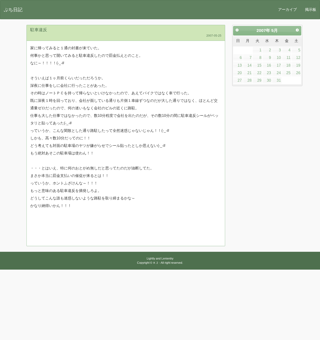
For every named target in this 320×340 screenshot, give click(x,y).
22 (259, 73)
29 (259, 80)
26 (298, 73)
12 (298, 58)
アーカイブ (287, 9)
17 (279, 65)
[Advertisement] (160, 305)
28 (249, 80)
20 (240, 73)
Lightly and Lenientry (160, 258)
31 (279, 80)
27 (240, 80)
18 (288, 65)
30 (269, 80)
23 (269, 73)
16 (269, 65)
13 (240, 65)
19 (298, 65)
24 (279, 73)
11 (288, 58)
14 (249, 65)
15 (259, 65)
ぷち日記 (13, 9)
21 (249, 73)
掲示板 (310, 9)
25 (288, 73)
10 (279, 58)
